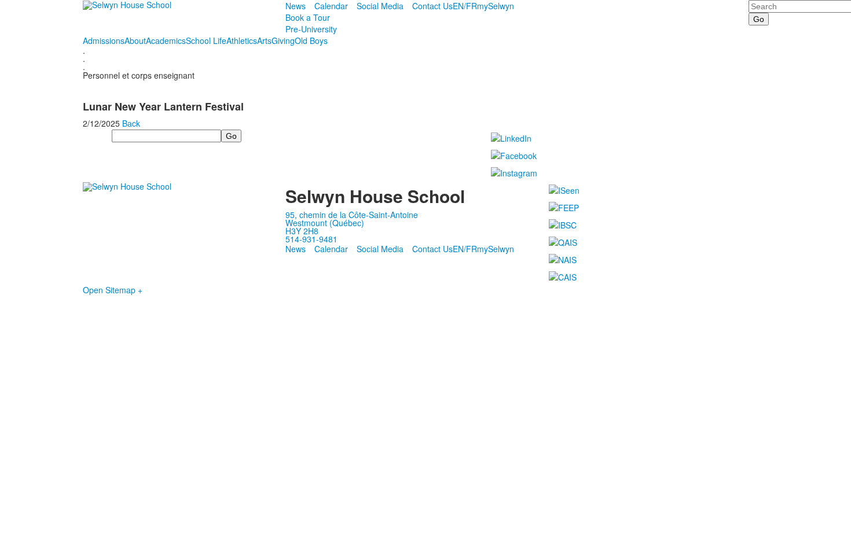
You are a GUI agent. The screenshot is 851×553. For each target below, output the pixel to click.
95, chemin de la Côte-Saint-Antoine (351, 214)
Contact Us (432, 6)
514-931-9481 (311, 239)
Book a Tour (307, 17)
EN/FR (465, 6)
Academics (166, 40)
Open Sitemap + (112, 290)
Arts (264, 40)
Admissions (103, 40)
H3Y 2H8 (301, 231)
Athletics (241, 40)
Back (131, 123)
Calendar (331, 6)
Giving (283, 40)
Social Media (380, 6)
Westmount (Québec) (324, 222)
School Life (206, 40)
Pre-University (311, 29)
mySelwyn (495, 6)
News (295, 6)
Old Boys (311, 40)
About (135, 40)
